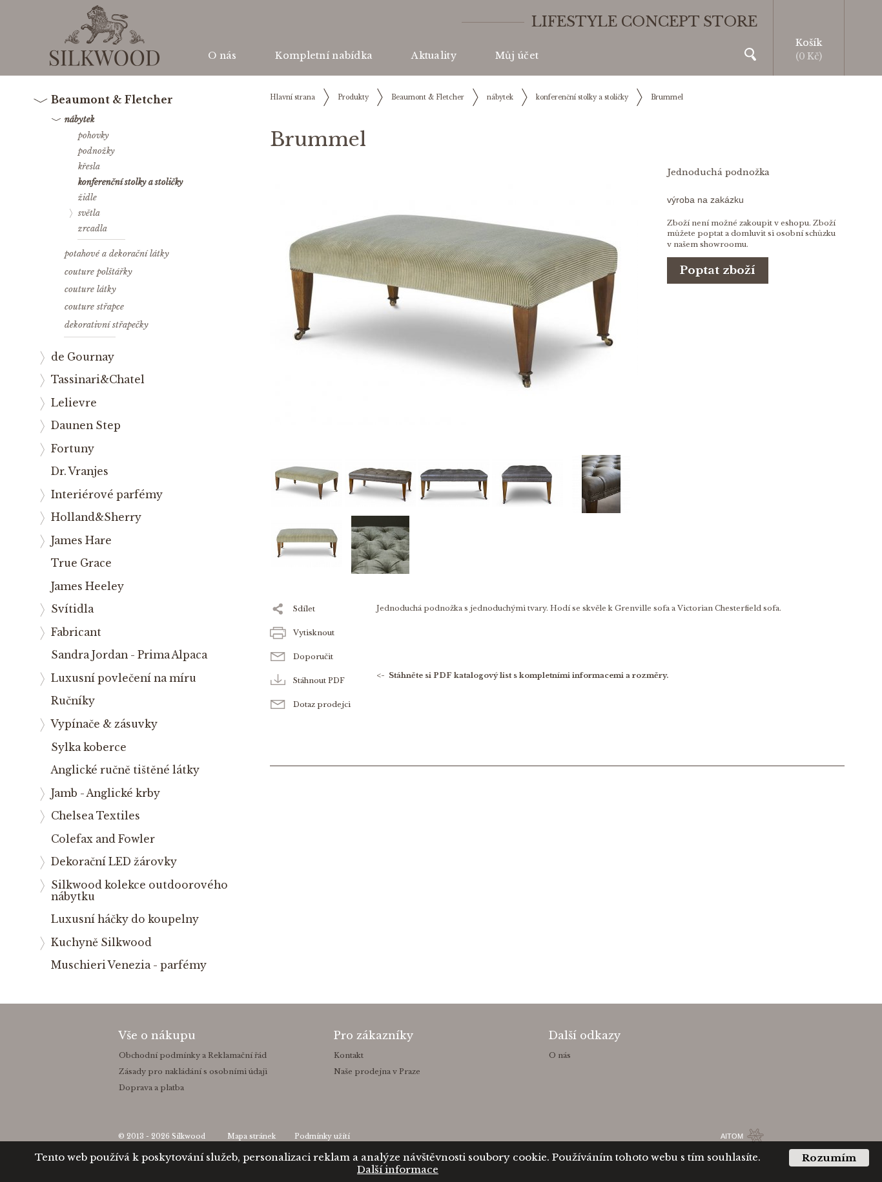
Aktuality (433, 55)
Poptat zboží (717, 270)
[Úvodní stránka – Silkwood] (104, 36)
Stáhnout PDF (319, 680)
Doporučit (313, 656)
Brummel (667, 97)
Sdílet (304, 608)
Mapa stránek (251, 1136)
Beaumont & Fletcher (427, 97)
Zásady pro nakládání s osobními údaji (193, 1071)
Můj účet (516, 55)
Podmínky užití (322, 1136)
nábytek (500, 97)
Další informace (397, 1169)
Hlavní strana (292, 97)
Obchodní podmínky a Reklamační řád (193, 1055)
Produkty (353, 97)
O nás (222, 55)
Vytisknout (313, 632)
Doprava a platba (151, 1087)
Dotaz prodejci (322, 704)
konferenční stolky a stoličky (582, 97)
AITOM (732, 1136)
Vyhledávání (750, 54)
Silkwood (188, 1136)
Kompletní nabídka (324, 55)
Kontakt (349, 1055)
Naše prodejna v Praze (377, 1071)
